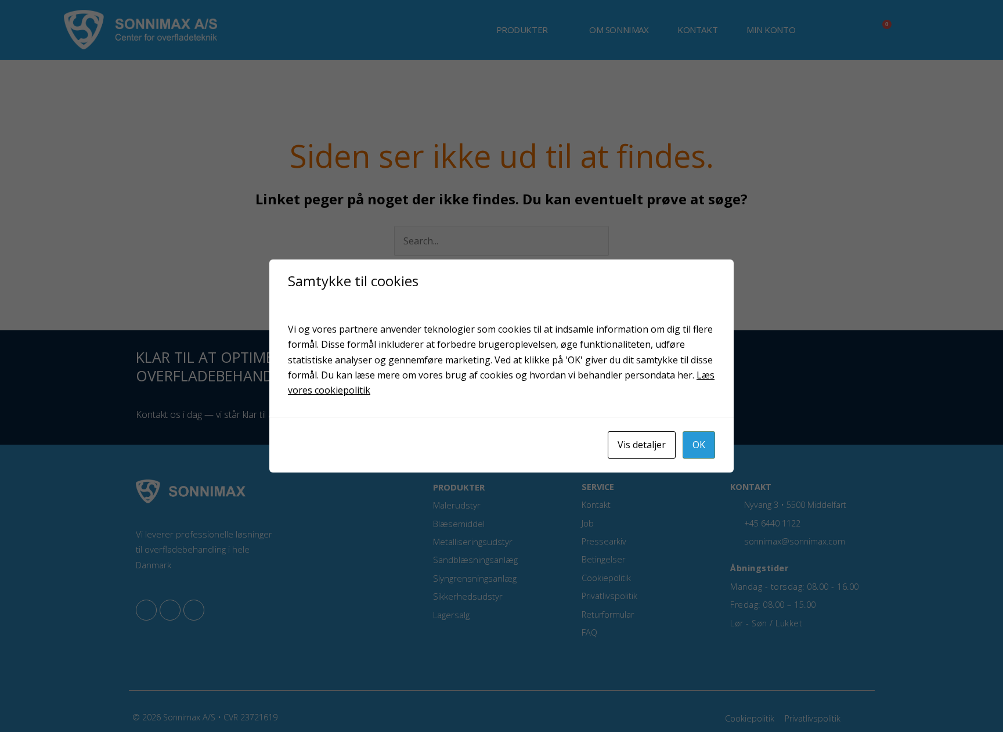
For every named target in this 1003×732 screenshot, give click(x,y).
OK (698, 444)
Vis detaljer (642, 444)
